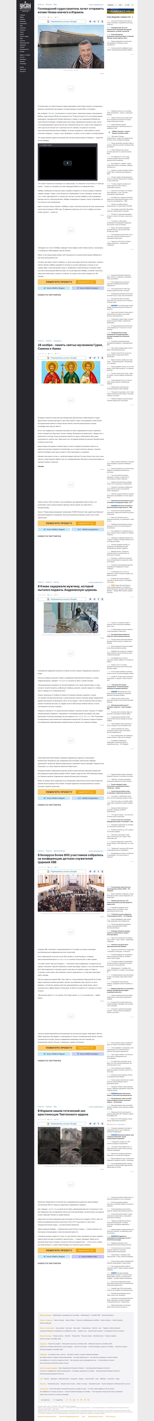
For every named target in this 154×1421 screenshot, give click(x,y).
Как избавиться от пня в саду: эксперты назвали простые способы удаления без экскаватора (118, 158)
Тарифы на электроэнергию (111, 1328)
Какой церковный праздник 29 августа (52, 1373)
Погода (22, 51)
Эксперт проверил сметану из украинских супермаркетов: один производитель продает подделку (118, 546)
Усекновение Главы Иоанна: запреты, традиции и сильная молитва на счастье (119, 983)
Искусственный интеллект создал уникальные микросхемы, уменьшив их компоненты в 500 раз (119, 1215)
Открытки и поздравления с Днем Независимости (55, 1371)
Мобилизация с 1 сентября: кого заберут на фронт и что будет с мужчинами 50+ (120, 969)
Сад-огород (44, 1389)
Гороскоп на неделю (54, 1343)
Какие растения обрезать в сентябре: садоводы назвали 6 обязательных (117, 809)
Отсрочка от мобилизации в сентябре (87, 1320)
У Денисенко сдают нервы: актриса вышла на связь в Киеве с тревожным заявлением (120, 320)
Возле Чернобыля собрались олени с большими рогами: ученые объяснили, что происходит (120, 895)
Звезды (81, 1378)
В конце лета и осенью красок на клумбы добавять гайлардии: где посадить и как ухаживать (120, 1003)
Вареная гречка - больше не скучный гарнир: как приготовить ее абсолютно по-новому (118, 553)
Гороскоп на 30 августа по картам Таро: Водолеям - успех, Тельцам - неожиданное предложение (119, 192)
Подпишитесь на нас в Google (64, 21)
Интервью (23, 59)
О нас (83, 1416)
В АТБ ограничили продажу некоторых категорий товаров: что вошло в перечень (120, 1204)
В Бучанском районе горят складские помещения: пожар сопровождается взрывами (120, 1136)
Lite (41, 1379)
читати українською (96, 5)
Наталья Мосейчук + (108, 1315)
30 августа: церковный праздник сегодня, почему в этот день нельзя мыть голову (120, 216)
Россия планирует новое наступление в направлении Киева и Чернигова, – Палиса (118, 786)
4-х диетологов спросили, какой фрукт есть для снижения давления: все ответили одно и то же (119, 1063)
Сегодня (62, 681)
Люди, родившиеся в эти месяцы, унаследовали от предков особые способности (119, 43)
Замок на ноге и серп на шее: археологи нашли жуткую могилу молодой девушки (120, 700)
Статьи (22, 57)
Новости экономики (47, 1328)
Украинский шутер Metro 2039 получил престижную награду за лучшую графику (119, 718)
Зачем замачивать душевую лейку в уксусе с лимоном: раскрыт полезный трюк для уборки (120, 144)
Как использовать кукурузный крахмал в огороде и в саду (68, 1388)
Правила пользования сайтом (47, 1416)
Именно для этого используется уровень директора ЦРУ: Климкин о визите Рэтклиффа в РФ (120, 1113)
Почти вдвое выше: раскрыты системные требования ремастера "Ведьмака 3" (118, 283)
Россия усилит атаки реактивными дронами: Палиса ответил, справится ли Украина (120, 641)
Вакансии (23, 69)
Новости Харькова (45, 1323)
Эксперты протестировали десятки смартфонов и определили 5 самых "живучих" (120, 566)
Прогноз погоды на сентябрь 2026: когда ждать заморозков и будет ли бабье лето (120, 802)
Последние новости (119, 17)
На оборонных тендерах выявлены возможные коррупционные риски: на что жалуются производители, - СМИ (120, 199)
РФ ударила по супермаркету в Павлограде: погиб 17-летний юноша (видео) (119, 1238)
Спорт (22, 32)
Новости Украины (46, 1320)
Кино (96, 1378)
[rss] (88, 1399)
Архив (22, 67)
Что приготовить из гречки (106, 1360)
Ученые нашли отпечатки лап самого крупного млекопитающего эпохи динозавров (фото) (120, 1081)
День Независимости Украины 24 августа (71, 1368)
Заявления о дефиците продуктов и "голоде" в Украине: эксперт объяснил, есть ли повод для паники (120, 539)
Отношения (73, 1378)
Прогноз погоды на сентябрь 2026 (50, 1338)
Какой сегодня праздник (48, 1368)
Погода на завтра (86, 1336)
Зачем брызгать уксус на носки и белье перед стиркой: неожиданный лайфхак (119, 381)
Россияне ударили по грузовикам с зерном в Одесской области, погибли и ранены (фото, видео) (120, 956)
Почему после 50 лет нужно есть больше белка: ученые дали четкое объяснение (119, 354)
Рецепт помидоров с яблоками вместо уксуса (116, 1383)
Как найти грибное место (81, 1357)
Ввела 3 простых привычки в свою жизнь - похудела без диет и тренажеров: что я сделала (120, 361)
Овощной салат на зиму (68, 1383)
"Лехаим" (51, 113)
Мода (117, 1378)
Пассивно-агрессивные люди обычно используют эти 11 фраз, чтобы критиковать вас (119, 836)
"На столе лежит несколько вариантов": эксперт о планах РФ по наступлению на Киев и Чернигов (118, 477)
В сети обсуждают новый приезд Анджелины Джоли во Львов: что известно (120, 307)
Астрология (111, 1378)
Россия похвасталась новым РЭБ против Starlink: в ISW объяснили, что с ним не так (120, 843)
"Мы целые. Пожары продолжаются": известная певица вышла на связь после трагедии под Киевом (120, 138)
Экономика (23, 23)
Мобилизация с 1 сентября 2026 (90, 1315)
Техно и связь (24, 36)
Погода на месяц (58, 1336)
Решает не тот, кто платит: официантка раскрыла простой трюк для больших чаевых (119, 666)
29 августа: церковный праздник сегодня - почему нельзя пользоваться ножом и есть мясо (119, 1010)
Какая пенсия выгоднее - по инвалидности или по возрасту (106, 1331)
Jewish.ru (51, 1209)
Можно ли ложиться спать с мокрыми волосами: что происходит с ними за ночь (120, 519)
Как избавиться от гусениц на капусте (51, 1391)
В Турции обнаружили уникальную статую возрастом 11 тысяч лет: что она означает (120, 327)
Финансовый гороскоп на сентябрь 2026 (74, 1343)
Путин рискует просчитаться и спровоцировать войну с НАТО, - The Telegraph (119, 888)
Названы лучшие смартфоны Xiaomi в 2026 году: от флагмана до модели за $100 (120, 172)
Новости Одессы (106, 1320)
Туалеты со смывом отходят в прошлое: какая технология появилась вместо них (119, 624)
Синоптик (67, 1336)
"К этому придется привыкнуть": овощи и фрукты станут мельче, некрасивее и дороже (119, 185)
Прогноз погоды (45, 1336)
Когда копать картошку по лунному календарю (54, 1394)
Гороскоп (43, 1344)
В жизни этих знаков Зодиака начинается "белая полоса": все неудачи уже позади (119, 580)
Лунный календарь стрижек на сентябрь (101, 1346)
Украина (22, 19)
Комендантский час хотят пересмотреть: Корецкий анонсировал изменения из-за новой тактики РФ (119, 29)
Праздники (54, 1378)
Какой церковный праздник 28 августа (108, 1371)
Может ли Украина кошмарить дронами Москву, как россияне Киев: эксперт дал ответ (118, 229)
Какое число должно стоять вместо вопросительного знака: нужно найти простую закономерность (120, 314)
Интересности (24, 49)
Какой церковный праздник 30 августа (98, 1368)
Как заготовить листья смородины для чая (83, 1360)
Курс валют (76, 1328)
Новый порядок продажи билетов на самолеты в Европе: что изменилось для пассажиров (120, 1231)
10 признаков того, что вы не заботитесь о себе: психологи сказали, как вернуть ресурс (120, 573)
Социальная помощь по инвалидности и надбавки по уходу (58, 1331)
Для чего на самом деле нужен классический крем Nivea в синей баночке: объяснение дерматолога (120, 1283)
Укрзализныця (86, 1328)
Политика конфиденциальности (69, 1416)
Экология (23, 28)
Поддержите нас (120, 11)
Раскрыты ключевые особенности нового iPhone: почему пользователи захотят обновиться (119, 488)
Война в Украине (46, 1315)
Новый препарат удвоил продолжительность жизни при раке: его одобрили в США (119, 126)
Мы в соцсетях (110, 1416)
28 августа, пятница (116, 1124)
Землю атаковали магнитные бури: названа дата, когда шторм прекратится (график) (120, 997)
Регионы (22, 30)
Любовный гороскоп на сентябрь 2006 (100, 1343)
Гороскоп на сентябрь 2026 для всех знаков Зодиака (56, 1346)
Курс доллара (60, 1328)
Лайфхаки (43, 1354)
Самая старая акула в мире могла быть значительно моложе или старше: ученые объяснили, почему (119, 119)
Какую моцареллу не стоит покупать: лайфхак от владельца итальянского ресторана (120, 470)
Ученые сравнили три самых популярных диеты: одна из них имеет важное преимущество (118, 730)
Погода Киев (76, 1336)
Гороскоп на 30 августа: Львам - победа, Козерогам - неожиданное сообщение (119, 243)
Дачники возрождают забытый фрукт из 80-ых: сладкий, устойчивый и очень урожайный (119, 276)
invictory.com (62, 959)
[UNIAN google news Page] (77, 1399)
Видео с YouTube (25, 55)
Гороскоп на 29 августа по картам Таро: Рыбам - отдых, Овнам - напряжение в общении (120, 939)
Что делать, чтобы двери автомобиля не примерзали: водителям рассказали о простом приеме (119, 222)
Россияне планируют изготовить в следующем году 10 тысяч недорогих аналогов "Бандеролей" (119, 1129)
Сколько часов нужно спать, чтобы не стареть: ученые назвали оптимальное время (120, 375)
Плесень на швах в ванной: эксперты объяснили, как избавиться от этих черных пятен (120, 495)
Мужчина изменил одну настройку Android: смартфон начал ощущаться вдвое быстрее (120, 1107)
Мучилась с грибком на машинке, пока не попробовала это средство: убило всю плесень (120, 559)
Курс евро (69, 1328)
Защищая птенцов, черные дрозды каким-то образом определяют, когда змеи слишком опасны (120, 1088)
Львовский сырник (53, 1383)
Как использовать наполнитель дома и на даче (54, 1363)
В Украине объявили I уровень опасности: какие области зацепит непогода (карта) (118, 932)
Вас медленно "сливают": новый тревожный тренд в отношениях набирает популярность (120, 165)
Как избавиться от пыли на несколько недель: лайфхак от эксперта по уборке (120, 659)
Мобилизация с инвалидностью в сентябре (66, 1315)
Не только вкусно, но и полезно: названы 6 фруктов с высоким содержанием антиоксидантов (119, 1249)
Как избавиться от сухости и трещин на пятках (54, 1360)
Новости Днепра (117, 1320)
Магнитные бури (98, 1336)
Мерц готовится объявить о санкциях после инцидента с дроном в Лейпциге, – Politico (120, 463)
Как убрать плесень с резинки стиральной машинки (56, 1357)
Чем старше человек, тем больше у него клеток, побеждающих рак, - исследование (120, 1056)
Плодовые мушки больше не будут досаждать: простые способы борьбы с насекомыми (119, 526)
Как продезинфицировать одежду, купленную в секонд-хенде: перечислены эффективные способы (120, 1165)
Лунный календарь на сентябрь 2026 (51, 1349)
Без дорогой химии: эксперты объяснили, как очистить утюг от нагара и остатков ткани (120, 300)
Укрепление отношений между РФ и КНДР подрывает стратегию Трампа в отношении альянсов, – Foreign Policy (120, 1300)
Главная (22, 15)
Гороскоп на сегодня (80, 1346)
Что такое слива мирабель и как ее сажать (101, 1388)
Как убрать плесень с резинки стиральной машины (82, 1354)
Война (22, 17)
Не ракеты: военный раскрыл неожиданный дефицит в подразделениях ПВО (120, 343)
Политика (23, 21)
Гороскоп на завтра (121, 1346)
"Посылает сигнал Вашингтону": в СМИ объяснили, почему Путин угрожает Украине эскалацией (119, 1148)
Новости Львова (59, 1320)
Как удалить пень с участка (56, 1354)
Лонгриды (23, 63)
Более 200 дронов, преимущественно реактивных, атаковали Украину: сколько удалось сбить (120, 36)
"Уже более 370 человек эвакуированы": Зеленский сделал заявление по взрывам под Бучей (118, 686)
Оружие (22, 40)
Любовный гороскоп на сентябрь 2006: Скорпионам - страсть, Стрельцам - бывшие (120, 112)
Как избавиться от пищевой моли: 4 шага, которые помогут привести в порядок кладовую (120, 532)
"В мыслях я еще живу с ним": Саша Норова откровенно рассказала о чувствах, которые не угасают (120, 393)
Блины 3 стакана (82, 1383)
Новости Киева (70, 1320)
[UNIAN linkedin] (74, 1399)
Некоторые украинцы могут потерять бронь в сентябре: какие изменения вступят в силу (117, 909)
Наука (22, 34)
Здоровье (23, 45)
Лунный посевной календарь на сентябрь (77, 1391)
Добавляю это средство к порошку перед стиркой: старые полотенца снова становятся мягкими (120, 653)
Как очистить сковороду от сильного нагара (103, 1357)
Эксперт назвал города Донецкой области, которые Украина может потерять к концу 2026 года (120, 178)
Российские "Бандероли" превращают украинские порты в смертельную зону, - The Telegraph (117, 742)
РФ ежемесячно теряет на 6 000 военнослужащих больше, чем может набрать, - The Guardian (119, 1100)
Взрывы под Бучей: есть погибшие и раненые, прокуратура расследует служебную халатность (120, 990)
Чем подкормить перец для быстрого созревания (107, 1391)
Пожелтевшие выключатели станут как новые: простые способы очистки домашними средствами (120, 236)
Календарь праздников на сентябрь (83, 1371)
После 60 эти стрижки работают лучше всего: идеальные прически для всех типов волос (120, 512)
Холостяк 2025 (89, 1378)
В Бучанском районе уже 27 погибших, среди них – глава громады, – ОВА (119, 706)
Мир (21, 25)
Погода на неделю (110, 1336)
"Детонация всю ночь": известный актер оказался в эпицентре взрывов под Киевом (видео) (119, 693)
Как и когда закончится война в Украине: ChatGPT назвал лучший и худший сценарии (120, 1268)
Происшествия (24, 43)
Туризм (22, 47)
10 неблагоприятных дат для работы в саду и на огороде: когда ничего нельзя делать (120, 976)
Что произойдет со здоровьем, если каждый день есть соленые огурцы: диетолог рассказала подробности (120, 1049)
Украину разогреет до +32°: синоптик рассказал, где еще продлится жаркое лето (119, 902)
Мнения (22, 61)
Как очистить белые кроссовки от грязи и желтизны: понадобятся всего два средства (120, 22)
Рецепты (46, 1378)
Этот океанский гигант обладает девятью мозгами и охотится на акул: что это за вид (119, 1069)
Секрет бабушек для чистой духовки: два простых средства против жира (119, 151)
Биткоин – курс (96, 1328)
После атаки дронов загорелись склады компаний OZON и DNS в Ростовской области (119, 926)
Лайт (21, 38)
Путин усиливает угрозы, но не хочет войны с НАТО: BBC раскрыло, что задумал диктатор (120, 368)
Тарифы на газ (82, 1331)
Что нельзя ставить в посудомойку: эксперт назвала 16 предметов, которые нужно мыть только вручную (120, 963)
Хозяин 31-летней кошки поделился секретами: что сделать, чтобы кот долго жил (120, 678)
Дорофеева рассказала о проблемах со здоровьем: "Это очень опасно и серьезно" (120, 855)
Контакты (23, 71)
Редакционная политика (95, 1416)
